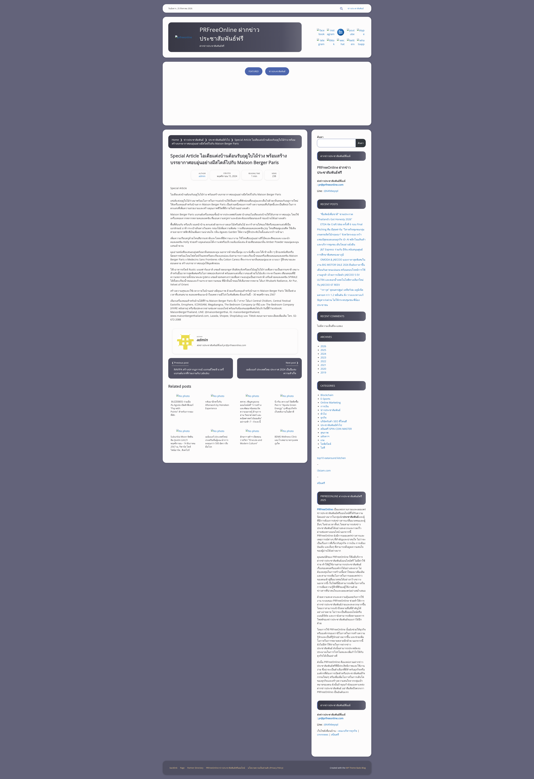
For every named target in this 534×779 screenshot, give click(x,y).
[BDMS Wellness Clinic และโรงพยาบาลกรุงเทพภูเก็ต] (287, 431)
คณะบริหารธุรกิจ (347, 730)
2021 (323, 365)
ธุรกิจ (324, 417)
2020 (323, 368)
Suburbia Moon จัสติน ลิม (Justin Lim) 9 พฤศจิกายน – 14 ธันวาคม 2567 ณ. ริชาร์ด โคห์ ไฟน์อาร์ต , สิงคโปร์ (183, 443)
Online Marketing (331, 402)
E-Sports (325, 398)
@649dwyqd (331, 191)
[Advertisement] (267, 99)
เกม (323, 440)
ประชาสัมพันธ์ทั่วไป (219, 139)
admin (202, 176)
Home (175, 139)
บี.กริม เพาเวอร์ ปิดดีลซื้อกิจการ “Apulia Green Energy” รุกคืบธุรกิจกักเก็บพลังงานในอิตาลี (286, 406)
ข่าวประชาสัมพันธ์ (356, 8)
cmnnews (322, 734)
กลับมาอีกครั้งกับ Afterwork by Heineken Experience (217, 405)
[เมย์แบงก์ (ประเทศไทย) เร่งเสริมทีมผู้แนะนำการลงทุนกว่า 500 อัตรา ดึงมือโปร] (217, 431)
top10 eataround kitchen (331, 458)
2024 (323, 353)
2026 (323, 346)
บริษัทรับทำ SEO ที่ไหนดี (334, 421)
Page (182, 767)
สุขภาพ (324, 432)
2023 (323, 357)
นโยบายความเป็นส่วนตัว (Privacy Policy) (265, 767)
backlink (173, 767)
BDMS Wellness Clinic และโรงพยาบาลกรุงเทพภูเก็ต (286, 440)
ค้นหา (320, 137)
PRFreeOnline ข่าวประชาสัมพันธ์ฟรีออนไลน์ (225, 767)
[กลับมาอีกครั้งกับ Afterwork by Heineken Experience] (217, 396)
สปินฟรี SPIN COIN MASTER (336, 428)
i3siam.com (324, 470)
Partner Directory (195, 767)
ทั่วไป (323, 413)
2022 (323, 361)
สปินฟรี (321, 483)
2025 (323, 350)
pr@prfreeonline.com (330, 184)
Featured (254, 71)
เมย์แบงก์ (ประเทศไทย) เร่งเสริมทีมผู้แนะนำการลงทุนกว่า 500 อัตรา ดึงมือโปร (216, 441)
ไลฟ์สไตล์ (326, 443)
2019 (323, 372)
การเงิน (325, 406)
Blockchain (327, 395)
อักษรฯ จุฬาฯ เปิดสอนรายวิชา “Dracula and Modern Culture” (251, 440)
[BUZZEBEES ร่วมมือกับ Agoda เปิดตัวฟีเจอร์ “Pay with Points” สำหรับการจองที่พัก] (183, 396)
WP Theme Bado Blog (356, 767)
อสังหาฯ (325, 436)
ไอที (323, 447)
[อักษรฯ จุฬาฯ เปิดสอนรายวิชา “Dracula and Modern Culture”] (252, 431)
